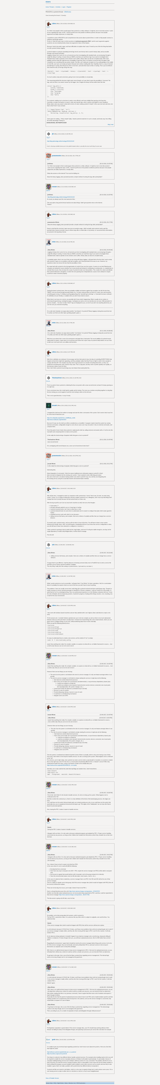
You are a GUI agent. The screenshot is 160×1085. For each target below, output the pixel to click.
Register (69, 7)
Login (63, 7)
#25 (74, 1039)
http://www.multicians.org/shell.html (56, 419)
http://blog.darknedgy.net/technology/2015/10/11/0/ (60, 141)
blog (109, 124)
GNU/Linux (67, 12)
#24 (75, 1020)
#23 (75, 967)
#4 (75, 186)
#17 (75, 655)
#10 (80, 378)
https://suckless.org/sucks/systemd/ (57, 1053)
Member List (72, 1083)
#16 (75, 605)
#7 (74, 283)
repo (112, 124)
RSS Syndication (81, 1083)
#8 (73, 322)
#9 (74, 352)
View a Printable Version (52, 1078)
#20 (75, 819)
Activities (58, 7)
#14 (73, 544)
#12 (80, 455)
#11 (75, 405)
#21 (75, 846)
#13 (75, 488)
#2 (72, 134)
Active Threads (50, 7)
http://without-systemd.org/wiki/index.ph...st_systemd (61, 1052)
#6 (73, 242)
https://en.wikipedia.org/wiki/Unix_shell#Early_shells (61, 418)
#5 (74, 214)
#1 (74, 23)
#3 (79, 155)
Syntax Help (49, 1083)
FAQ (55, 1083)
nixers (48, 2)
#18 (75, 706)
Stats (66, 1083)
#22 (75, 908)
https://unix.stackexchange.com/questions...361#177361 (74, 894)
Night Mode (60, 1083)
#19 (75, 784)
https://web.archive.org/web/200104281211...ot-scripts (61, 765)
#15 (74, 576)
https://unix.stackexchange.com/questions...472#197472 (84, 891)
